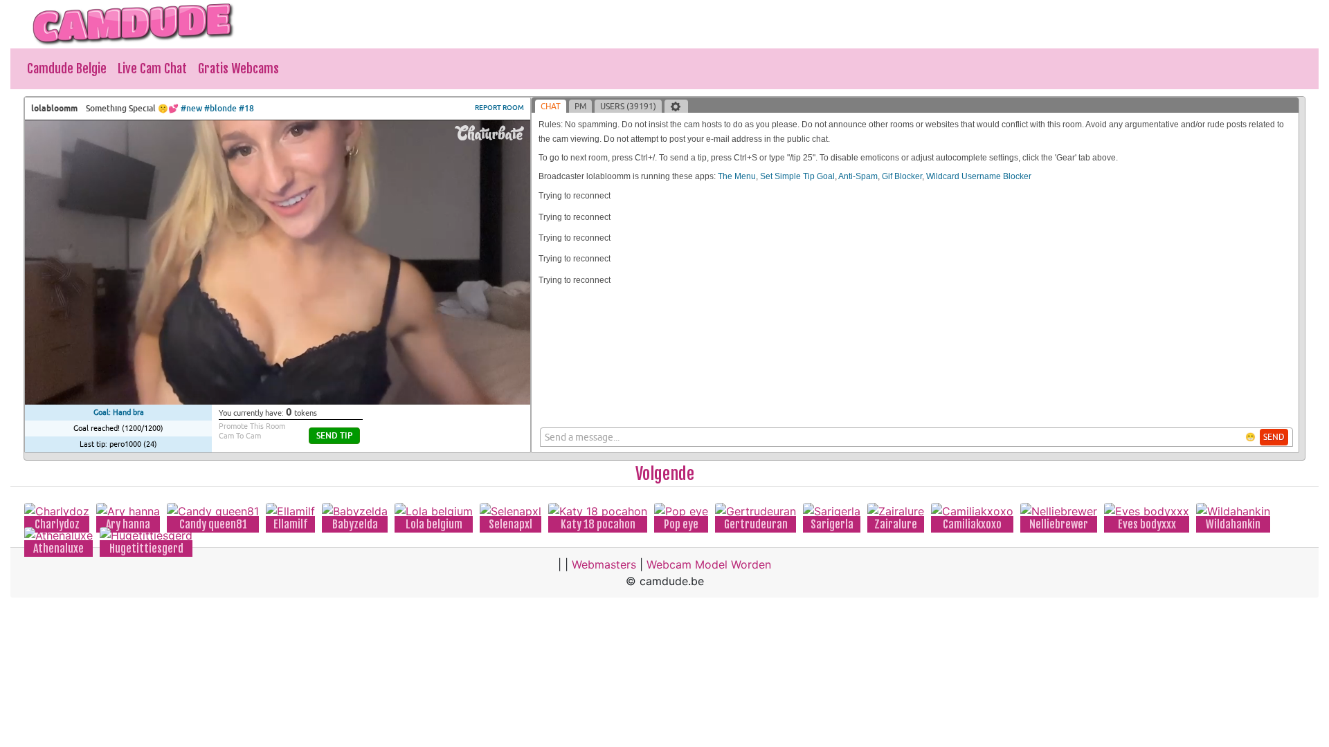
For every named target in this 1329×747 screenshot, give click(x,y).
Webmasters (604, 564)
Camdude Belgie (67, 68)
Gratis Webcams (238, 68)
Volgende (664, 473)
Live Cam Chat (152, 68)
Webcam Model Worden (709, 564)
